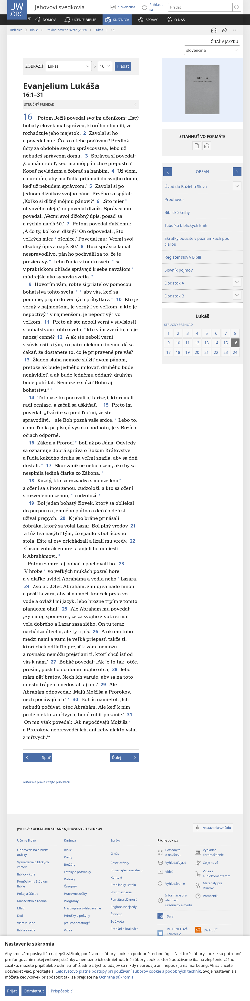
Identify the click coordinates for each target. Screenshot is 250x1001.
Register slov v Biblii (183, 257)
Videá (68, 930)
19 (32, 503)
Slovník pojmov (179, 270)
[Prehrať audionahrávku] (213, 30)
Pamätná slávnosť (124, 899)
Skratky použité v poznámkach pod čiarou (197, 241)
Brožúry (69, 864)
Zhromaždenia (121, 892)
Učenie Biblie (26, 840)
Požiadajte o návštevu (127, 870)
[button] (80, 19)
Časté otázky (120, 863)
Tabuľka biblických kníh (186, 225)
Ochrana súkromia (116, 977)
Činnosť (116, 914)
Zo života (117, 921)
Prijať (12, 991)
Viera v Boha (26, 923)
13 (27, 359)
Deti (20, 915)
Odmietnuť (34, 991)
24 (27, 586)
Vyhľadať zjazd (171, 863)
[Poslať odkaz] (224, 30)
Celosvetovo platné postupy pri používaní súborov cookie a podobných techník (128, 971)
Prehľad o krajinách (124, 929)
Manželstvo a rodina (32, 901)
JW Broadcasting (77, 923)
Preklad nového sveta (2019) (66, 30)
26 (96, 631)
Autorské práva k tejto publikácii (46, 782)
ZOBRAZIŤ (34, 66)
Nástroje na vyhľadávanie (82, 908)
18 (32, 480)
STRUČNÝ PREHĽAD (178, 324)
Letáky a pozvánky (77, 872)
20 (63, 518)
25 (65, 608)
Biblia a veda (26, 930)
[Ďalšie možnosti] (235, 30)
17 (49, 465)
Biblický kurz (26, 874)
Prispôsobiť (61, 991)
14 (32, 397)
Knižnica (16, 30)
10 (119, 299)
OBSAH (202, 171)
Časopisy (70, 886)
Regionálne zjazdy (124, 907)
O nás (115, 853)
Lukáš (98, 30)
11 (47, 321)
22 (133, 540)
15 (106, 404)
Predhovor (174, 199)
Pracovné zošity (75, 893)
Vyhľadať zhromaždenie (209, 852)
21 (133, 525)
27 (54, 661)
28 (115, 669)
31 (130, 714)
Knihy (68, 857)
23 (122, 563)
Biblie (34, 30)
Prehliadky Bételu (123, 885)
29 (104, 684)
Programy (71, 901)
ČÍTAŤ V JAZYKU (224, 41)
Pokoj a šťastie (27, 893)
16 (29, 117)
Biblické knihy (177, 212)
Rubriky (69, 879)
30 (76, 699)
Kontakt (116, 877)
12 (60, 337)
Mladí (21, 908)
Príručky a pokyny (77, 915)
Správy (116, 840)
